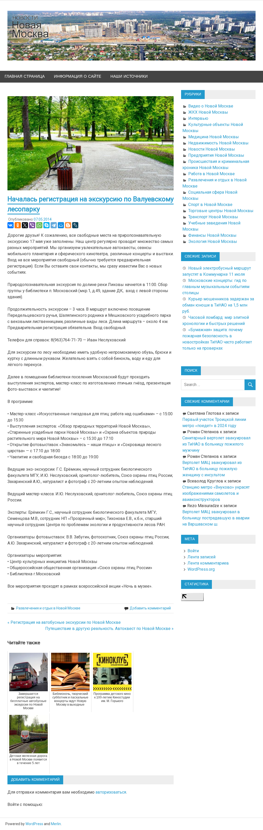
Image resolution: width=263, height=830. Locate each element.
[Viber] (32, 225)
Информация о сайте (77, 76)
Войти (193, 550)
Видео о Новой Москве (210, 106)
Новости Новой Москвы (211, 149)
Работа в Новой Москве (211, 173)
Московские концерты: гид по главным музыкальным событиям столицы (215, 286)
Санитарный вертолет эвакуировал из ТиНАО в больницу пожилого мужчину (216, 444)
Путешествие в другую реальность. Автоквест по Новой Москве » (109, 628)
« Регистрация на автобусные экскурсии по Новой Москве (64, 622)
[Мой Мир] (61, 225)
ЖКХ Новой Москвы (208, 112)
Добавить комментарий (150, 608)
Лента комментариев (208, 563)
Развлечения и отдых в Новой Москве (48, 608)
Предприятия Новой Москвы (216, 155)
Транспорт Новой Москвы (213, 216)
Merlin (56, 824)
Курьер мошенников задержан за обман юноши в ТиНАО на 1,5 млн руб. (218, 305)
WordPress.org (201, 569)
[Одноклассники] (18, 225)
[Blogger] (68, 225)
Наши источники (129, 76)
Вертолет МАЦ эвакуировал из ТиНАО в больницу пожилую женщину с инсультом (212, 468)
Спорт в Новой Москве (210, 204)
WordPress (34, 824)
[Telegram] (54, 225)
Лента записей (201, 557)
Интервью (198, 118)
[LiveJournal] (75, 225)
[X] (25, 225)
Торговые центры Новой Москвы (220, 210)
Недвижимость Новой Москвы (218, 143)
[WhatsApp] (39, 225)
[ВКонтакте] (10, 225)
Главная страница (25, 76)
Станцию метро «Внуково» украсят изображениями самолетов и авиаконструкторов (216, 493)
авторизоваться (111, 792)
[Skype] (46, 225)
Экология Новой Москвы (212, 241)
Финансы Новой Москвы (212, 235)
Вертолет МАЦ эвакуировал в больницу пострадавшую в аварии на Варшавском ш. (215, 518)
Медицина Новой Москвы (213, 136)
